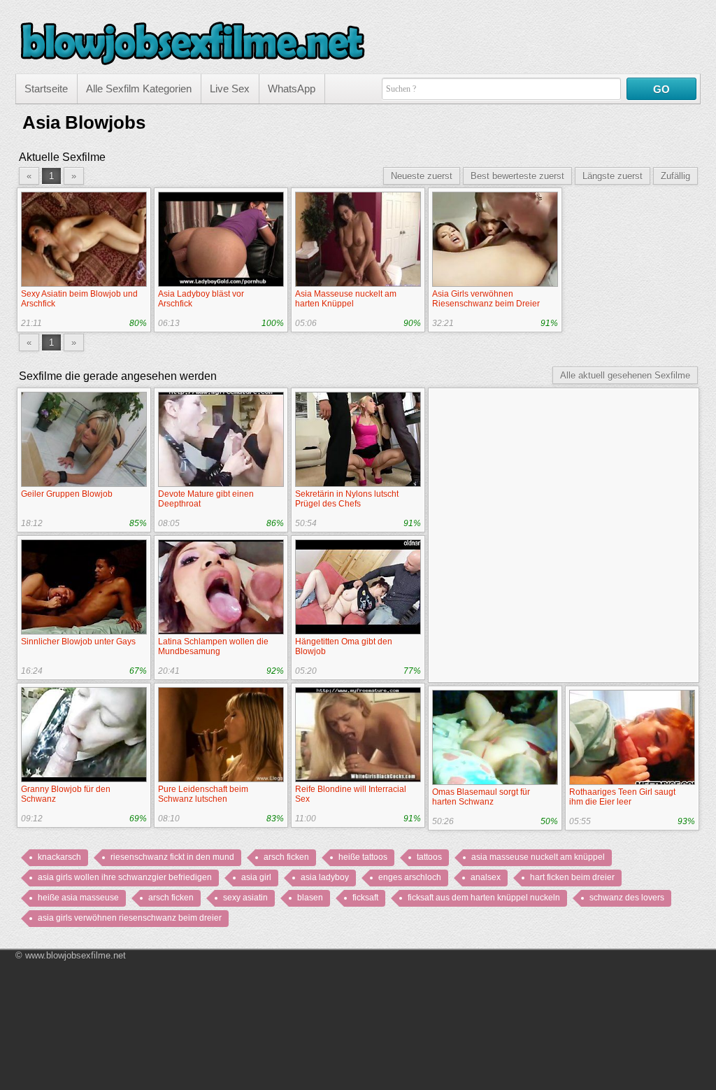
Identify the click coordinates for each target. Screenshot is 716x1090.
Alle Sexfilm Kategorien (139, 88)
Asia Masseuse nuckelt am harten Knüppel (345, 299)
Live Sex (230, 88)
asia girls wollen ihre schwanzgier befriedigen (125, 877)
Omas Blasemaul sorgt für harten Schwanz (481, 797)
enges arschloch (409, 877)
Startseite (46, 88)
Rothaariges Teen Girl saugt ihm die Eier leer (622, 797)
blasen (310, 898)
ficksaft (365, 898)
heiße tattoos (362, 857)
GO (661, 89)
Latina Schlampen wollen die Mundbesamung (213, 646)
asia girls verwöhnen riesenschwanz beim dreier (130, 918)
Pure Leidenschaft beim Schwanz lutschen (203, 794)
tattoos (429, 857)
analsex (486, 877)
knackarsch (59, 857)
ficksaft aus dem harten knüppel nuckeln (484, 898)
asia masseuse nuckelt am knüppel (538, 857)
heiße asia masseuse (78, 898)
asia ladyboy (325, 877)
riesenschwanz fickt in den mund (172, 857)
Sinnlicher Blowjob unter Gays (78, 641)
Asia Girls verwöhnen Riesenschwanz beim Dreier (486, 299)
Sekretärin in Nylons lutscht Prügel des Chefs (347, 499)
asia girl (256, 877)
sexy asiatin (245, 898)
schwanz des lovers (626, 898)
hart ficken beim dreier (572, 877)
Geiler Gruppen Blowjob (67, 494)
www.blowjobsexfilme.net (75, 955)
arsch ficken (286, 857)
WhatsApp (291, 88)
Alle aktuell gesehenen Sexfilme (625, 375)
